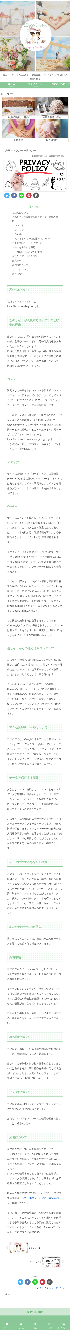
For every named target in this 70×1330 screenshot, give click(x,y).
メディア (19, 230)
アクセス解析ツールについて (27, 243)
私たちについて (20, 212)
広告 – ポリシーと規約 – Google (39, 1198)
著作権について (20, 265)
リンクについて (20, 269)
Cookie (18, 234)
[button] (63, 684)
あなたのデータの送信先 (24, 256)
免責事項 (16, 260)
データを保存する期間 (23, 247)
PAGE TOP (36, 1312)
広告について (19, 274)
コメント (19, 225)
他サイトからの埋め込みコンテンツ (33, 238)
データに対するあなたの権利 (27, 252)
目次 (31, 206)
